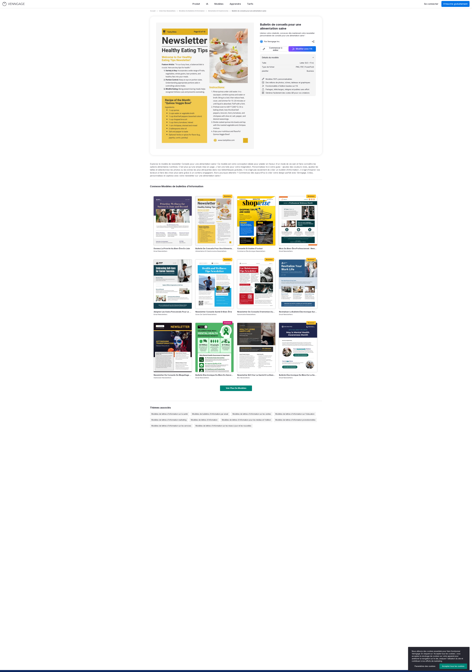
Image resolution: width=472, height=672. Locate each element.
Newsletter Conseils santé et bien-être (213, 312)
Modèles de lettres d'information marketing (168, 420)
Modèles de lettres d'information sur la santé (169, 414)
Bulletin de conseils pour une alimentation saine (214, 248)
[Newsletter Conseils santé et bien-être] (214, 284)
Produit (196, 4)
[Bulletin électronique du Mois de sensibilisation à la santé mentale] (214, 347)
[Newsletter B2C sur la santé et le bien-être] (256, 347)
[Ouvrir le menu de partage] (313, 41)
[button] (274, 49)
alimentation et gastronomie (218, 11)
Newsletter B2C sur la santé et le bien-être (256, 375)
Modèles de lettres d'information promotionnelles (295, 420)
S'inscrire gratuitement (455, 4)
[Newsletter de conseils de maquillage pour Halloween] (173, 347)
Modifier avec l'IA (304, 49)
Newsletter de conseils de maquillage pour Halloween (173, 375)
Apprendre (235, 4)
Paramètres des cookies (425, 666)
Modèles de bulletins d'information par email (210, 414)
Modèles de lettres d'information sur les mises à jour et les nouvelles (223, 426)
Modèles (218, 4)
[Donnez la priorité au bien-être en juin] (173, 220)
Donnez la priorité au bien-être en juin (172, 248)
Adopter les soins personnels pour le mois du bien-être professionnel (173, 312)
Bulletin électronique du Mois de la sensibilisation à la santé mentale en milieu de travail (298, 375)
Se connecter (431, 4)
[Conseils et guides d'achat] (256, 220)
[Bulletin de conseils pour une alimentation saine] (214, 220)
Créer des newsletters (167, 11)
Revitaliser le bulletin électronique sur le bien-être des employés (298, 312)
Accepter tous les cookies (453, 666)
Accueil (152, 11)
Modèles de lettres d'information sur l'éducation (294, 414)
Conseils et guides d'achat (250, 248)
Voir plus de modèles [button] (236, 388)
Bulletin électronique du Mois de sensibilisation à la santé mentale (214, 375)
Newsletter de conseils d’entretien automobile (256, 312)
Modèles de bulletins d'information (192, 11)
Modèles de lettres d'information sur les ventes (252, 414)
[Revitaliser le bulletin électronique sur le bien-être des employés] (298, 284)
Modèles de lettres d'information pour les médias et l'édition (246, 420)
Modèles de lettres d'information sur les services (171, 426)
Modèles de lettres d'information (204, 420)
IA (207, 4)
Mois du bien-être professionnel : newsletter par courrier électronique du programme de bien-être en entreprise (298, 248)
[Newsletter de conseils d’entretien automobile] (256, 284)
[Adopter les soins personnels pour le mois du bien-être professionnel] (173, 284)
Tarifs (250, 4)
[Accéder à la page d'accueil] (13, 4)
